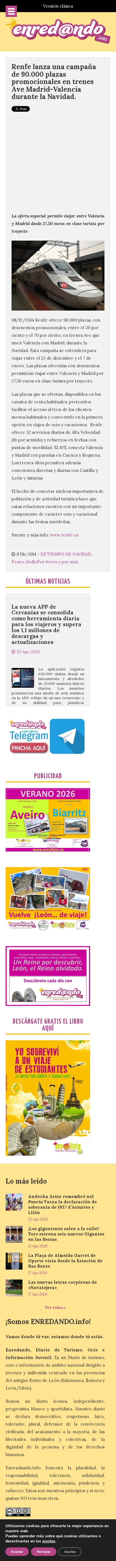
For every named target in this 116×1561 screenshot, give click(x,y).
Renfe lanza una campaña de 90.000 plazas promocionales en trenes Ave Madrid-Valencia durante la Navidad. (54, 81)
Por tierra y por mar (57, 561)
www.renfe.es (64, 535)
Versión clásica (58, 6)
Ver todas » (55, 1307)
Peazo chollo (24, 561)
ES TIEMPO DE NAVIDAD (66, 554)
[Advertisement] (58, 162)
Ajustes (70, 1551)
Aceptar (17, 1551)
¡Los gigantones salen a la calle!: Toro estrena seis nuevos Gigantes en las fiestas (66, 1234)
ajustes (48, 1541)
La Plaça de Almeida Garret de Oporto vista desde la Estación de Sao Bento (65, 1261)
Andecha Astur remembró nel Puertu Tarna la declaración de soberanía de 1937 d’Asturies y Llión (62, 1204)
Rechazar (44, 1551)
